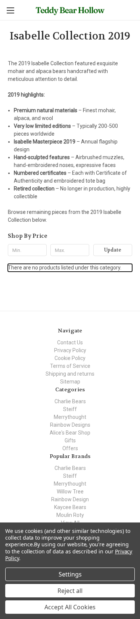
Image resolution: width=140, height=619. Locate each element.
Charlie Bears (70, 401)
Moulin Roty (70, 515)
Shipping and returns (70, 374)
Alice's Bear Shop (70, 433)
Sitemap (70, 382)
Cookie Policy (70, 358)
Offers (70, 448)
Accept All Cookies (70, 607)
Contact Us (70, 342)
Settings (70, 574)
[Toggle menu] (10, 10)
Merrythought (70, 417)
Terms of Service (70, 366)
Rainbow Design (70, 499)
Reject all (70, 591)
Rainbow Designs (70, 425)
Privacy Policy (70, 350)
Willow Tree (70, 492)
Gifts (70, 440)
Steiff (70, 409)
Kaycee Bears (70, 507)
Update (112, 250)
